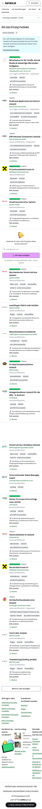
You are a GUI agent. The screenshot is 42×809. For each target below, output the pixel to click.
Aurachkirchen (15, 376)
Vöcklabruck (14, 341)
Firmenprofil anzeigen (11, 50)
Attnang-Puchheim (19, 27)
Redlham (24, 705)
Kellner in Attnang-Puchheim (9, 710)
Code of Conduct (32, 791)
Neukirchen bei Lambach (23, 113)
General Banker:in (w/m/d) (21, 534)
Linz (12, 113)
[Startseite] (11, 3)
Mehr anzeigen (14, 89)
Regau (12, 314)
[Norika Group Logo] (21, 800)
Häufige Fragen (10, 786)
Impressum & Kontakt (25, 786)
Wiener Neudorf (23, 612)
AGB (35, 786)
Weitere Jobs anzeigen (21, 689)
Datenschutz (8, 791)
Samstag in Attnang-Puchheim (10, 704)
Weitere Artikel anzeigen (20, 752)
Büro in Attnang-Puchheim (8, 722)
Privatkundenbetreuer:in (21, 169)
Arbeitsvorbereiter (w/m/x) (22, 202)
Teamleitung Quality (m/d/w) (23, 659)
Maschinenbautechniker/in (22, 332)
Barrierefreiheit (19, 791)
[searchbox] (21, 17)
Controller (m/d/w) (18, 633)
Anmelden (34, 3)
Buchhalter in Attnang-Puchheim (10, 716)
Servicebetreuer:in (18, 567)
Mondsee (13, 178)
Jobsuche (5, 9)
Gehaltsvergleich (8, 767)
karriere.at (21, 796)
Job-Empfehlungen (19, 9)
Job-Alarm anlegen (22, 255)
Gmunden (13, 78)
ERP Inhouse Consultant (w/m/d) (24, 136)
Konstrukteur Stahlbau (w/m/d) (24, 445)
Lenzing (13, 404)
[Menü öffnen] (2, 3)
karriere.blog (20, 729)
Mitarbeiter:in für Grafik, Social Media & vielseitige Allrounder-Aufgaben (24, 63)
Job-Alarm (32, 9)
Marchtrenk (14, 544)
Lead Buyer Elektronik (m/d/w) (23, 305)
